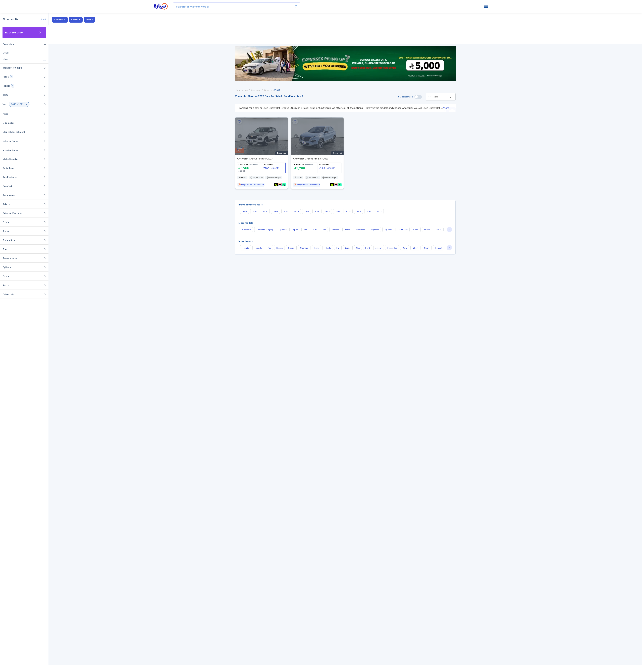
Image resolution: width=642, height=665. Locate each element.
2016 (337, 211)
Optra (438, 229)
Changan (304, 248)
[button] (441, 96)
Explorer (375, 229)
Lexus (347, 248)
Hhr (305, 229)
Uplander (283, 229)
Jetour (379, 248)
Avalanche (360, 229)
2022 (275, 211)
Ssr (324, 229)
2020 (296, 211)
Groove (74, 19)
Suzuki (291, 248)
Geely (426, 248)
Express (335, 229)
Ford (367, 248)
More (446, 107)
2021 (286, 211)
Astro (347, 229)
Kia (269, 248)
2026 (244, 211)
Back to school (14, 32)
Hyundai (258, 248)
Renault (438, 248)
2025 (254, 211)
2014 (358, 211)
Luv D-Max (402, 229)
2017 (327, 211)
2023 (88, 19)
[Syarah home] (161, 6)
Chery (415, 248)
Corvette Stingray (264, 229)
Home (238, 89)
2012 (379, 211)
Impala (427, 229)
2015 (348, 211)
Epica (295, 229)
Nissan (279, 248)
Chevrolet (59, 19)
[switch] (418, 97)
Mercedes (392, 248)
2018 (317, 211)
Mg (337, 248)
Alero (415, 229)
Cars (246, 89)
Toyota (245, 248)
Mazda (328, 248)
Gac (358, 248)
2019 (306, 211)
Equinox (388, 229)
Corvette (246, 229)
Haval (316, 248)
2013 (368, 211)
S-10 (315, 229)
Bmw (404, 248)
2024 (265, 211)
